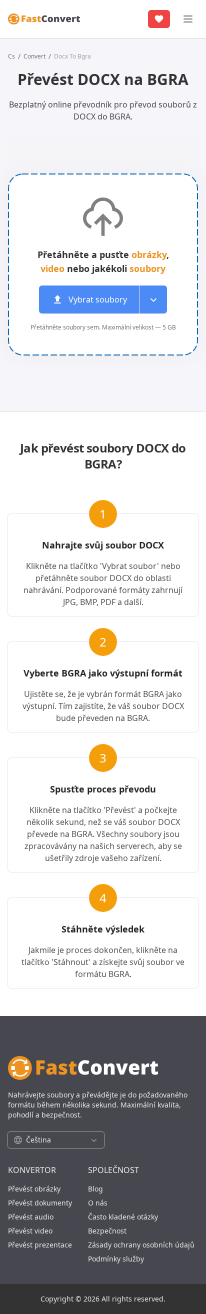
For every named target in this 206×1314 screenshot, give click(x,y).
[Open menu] (153, 300)
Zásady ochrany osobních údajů (141, 1245)
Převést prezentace (40, 1245)
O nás (98, 1203)
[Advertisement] (107, 149)
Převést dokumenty (40, 1203)
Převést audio (31, 1217)
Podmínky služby (116, 1259)
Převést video (30, 1231)
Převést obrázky (34, 1189)
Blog (95, 1189)
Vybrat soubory (97, 299)
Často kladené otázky (123, 1217)
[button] (103, 300)
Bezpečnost (107, 1231)
